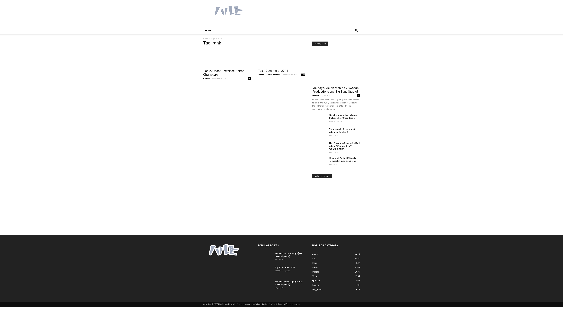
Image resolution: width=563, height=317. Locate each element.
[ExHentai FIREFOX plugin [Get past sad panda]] (265, 285)
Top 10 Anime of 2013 (273, 70)
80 (249, 78)
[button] (356, 30)
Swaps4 (315, 95)
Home (208, 30)
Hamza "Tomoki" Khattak (269, 75)
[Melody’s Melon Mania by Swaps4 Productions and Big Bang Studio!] (336, 67)
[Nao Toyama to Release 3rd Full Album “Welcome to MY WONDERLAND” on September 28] (319, 147)
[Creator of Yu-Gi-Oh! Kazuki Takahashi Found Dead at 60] (319, 162)
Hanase (206, 78)
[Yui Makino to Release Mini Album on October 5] (319, 133)
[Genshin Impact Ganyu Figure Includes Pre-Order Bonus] (319, 119)
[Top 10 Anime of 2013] (281, 58)
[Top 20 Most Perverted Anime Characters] (227, 58)
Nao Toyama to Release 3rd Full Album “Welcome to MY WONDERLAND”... (344, 146)
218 (303, 75)
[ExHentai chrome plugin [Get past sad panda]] (265, 257)
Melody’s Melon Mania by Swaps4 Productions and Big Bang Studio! (335, 89)
